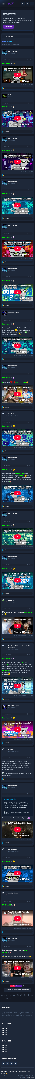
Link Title (4, 1028)
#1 (30, 59)
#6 (30, 277)
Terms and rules (13, 1071)
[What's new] (27, 3)
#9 (30, 422)
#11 (30, 521)
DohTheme (31, 1077)
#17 (30, 794)
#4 (30, 190)
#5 (30, 233)
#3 (30, 146)
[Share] (28, 60)
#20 (30, 946)
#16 (30, 757)
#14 (30, 655)
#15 (30, 714)
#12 (30, 565)
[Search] (32, 3)
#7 (30, 320)
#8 (30, 374)
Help (29, 1071)
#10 (30, 466)
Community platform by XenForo (19, 1075)
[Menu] (3, 3)
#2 (30, 103)
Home (3, 1073)
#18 (30, 857)
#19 (30, 901)
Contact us (4, 1071)
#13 (30, 608)
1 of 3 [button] (12, 986)
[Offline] (7, 53)
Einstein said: (9, 799)
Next (17, 986)
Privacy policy (22, 1071)
